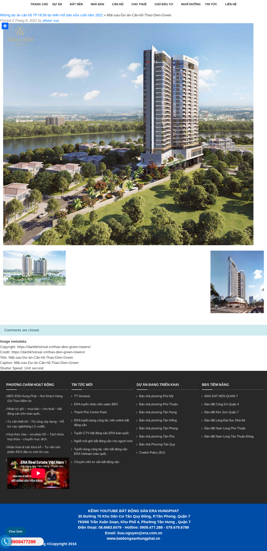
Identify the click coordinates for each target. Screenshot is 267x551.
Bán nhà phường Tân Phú (156, 436)
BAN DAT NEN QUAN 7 (221, 396)
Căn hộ (117, 4)
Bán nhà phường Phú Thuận (158, 404)
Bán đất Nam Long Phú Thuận (225, 428)
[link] (128, 244)
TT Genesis (82, 396)
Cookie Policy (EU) (152, 452)
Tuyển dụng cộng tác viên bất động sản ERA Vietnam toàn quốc (100, 451)
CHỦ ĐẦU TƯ (164, 4)
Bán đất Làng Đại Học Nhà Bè (224, 420)
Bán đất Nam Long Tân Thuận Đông (228, 436)
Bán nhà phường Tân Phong (158, 428)
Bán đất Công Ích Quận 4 (221, 404)
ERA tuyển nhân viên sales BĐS (96, 404)
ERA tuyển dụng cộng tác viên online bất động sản (101, 422)
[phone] (5, 542)
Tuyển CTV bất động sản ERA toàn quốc (101, 433)
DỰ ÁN (57, 4)
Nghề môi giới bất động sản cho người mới (103, 441)
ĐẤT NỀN (76, 4)
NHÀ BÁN (97, 4)
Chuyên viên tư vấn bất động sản (96, 462)
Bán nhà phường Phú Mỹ (156, 396)
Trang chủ (39, 4)
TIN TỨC (211, 4)
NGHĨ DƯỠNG (191, 4)
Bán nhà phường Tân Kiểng (158, 420)
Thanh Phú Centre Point (90, 412)
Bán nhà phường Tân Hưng (158, 412)
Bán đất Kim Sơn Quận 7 (221, 412)
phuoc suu (51, 21)
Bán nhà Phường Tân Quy (157, 444)
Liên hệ (231, 4)
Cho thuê (139, 4)
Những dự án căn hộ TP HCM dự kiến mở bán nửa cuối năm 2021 (51, 15)
